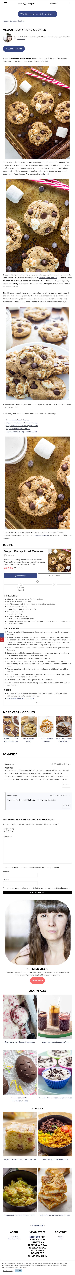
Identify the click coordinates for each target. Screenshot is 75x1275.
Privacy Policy (14, 1236)
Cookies (21, 21)
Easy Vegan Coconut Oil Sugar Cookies (22, 426)
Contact (60, 1236)
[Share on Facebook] (2, 635)
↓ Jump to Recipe (14, 49)
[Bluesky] (55, 1265)
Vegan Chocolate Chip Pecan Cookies (21, 432)
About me (36, 980)
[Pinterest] (27, 1265)
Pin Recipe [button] (56, 576)
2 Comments (21, 39)
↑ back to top (37, 1225)
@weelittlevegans (42, 535)
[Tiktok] (48, 1265)
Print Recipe (21, 576)
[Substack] (61, 1265)
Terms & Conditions (14, 1239)
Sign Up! (35, 1237)
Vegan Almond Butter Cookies (18, 429)
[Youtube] (20, 1265)
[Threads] (41, 1265)
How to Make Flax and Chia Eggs (20, 698)
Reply (66, 785)
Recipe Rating (8, 829)
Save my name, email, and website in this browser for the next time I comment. (38, 888)
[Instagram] (34, 1265)
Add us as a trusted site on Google (39, 14)
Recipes (13, 21)
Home (5, 21)
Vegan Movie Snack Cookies (17, 420)
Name (6, 872)
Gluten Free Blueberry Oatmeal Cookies (22, 423)
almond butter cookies (48, 278)
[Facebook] (13, 1265)
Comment (7, 836)
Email (6, 880)
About (61, 1239)
